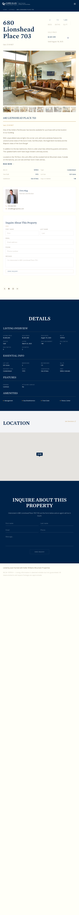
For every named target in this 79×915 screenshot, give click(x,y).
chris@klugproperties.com (16, 209)
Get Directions (69, 421)
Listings (12, 9)
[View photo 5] (41, 109)
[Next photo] (71, 78)
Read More (7, 164)
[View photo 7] (58, 109)
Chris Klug (23, 191)
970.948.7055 (12, 206)
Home (5, 9)
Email (7, 238)
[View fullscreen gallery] (73, 53)
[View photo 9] (75, 109)
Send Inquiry (13, 271)
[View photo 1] (7, 109)
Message (8, 256)
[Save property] (68, 38)
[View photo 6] (49, 109)
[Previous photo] (7, 78)
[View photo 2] (15, 109)
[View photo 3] (24, 109)
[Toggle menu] (75, 4)
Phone (7, 247)
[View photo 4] (32, 109)
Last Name (44, 229)
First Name (9, 229)
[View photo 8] (66, 109)
